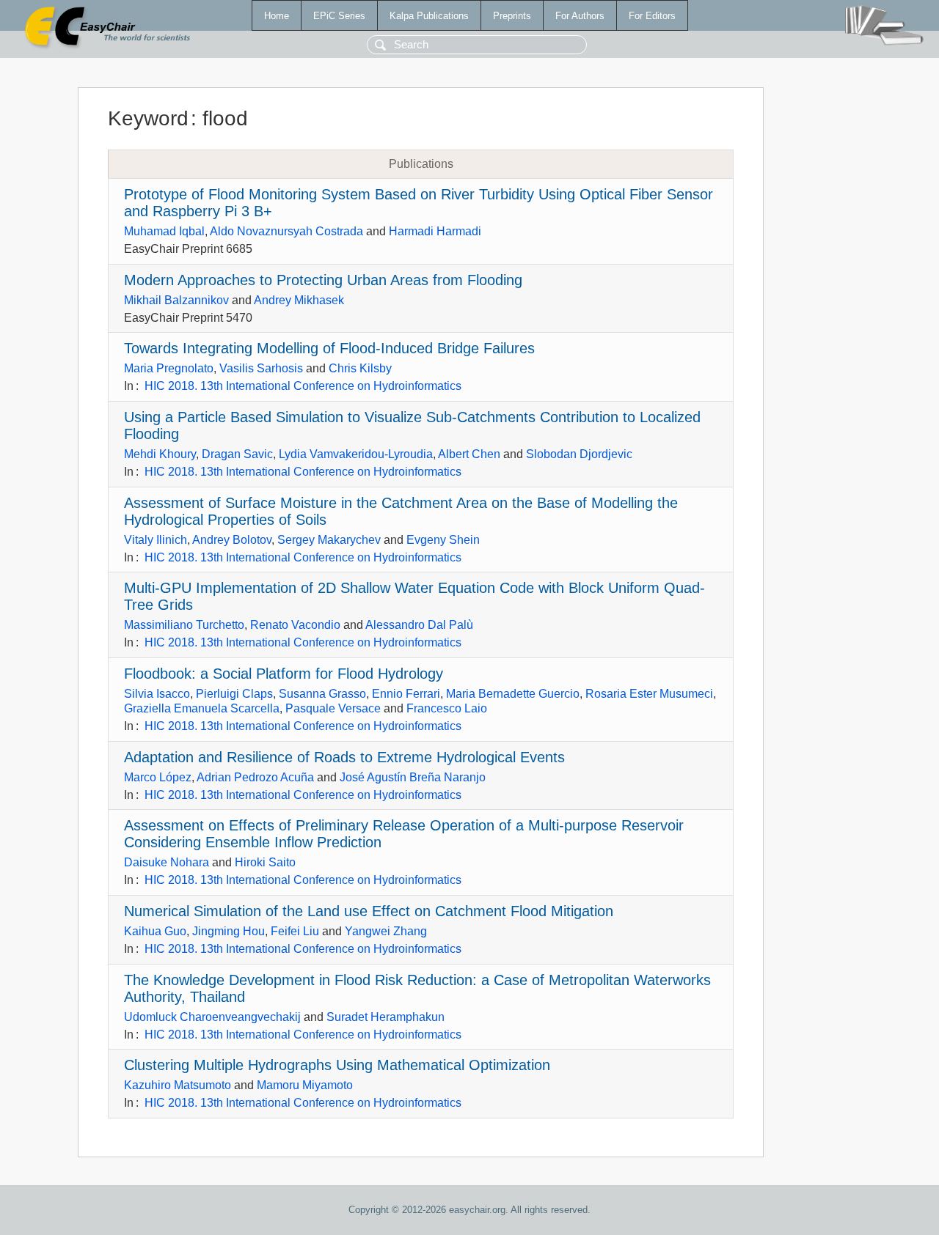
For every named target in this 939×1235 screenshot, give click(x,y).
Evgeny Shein (443, 540)
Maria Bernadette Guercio (513, 693)
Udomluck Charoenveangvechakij (212, 1017)
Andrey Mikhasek (299, 300)
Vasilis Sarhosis (261, 368)
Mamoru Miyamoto (305, 1085)
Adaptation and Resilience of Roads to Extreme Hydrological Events (344, 757)
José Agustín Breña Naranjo (413, 777)
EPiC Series (339, 15)
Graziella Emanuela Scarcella (201, 708)
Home (276, 15)
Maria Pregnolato (168, 368)
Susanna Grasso (322, 693)
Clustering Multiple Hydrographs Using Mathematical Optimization (337, 1065)
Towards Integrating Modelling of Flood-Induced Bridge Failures (329, 348)
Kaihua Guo (155, 931)
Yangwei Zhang (386, 931)
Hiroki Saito (265, 862)
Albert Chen (469, 454)
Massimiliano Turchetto (184, 625)
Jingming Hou (228, 931)
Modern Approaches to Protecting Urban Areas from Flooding (323, 280)
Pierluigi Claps (234, 693)
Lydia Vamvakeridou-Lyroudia (356, 454)
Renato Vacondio (295, 625)
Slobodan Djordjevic (579, 454)
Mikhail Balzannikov (176, 300)
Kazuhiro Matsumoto (177, 1085)
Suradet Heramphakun (385, 1017)
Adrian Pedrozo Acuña (255, 777)
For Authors (579, 15)
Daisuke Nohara (166, 862)
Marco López (157, 777)
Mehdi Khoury (160, 454)
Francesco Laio (446, 708)
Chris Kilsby (360, 368)
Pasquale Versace (333, 708)
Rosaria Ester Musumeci (649, 693)
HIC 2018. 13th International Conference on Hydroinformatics (303, 386)
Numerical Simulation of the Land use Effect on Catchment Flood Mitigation (368, 911)
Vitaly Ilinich (155, 540)
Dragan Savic (237, 454)
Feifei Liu (295, 931)
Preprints (512, 15)
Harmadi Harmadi (435, 231)
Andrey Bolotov (231, 540)
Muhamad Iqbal (164, 231)
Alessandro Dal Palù (419, 625)
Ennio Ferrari (406, 693)
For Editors (652, 15)
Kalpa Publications (429, 15)
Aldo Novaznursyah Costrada (286, 231)
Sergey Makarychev (329, 540)
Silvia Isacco (157, 693)
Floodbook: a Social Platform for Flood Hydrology (283, 674)
